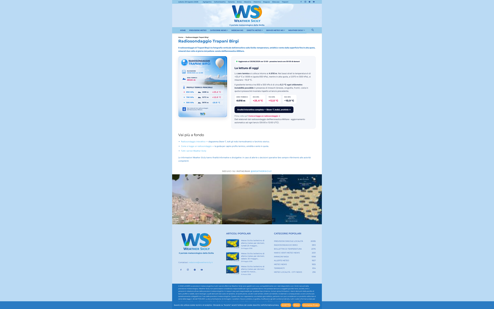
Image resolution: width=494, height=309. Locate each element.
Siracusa (275, 2)
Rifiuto (296, 305)
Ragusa (266, 2)
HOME (183, 30)
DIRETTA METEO (254, 30)
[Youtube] (314, 2)
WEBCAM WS (237, 30)
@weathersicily (261, 171)
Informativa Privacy (311, 305)
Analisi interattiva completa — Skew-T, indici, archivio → (264, 109)
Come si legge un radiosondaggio (196, 146)
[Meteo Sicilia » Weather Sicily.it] (247, 15)
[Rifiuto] (490, 305)
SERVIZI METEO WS (274, 30)
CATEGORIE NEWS (218, 30)
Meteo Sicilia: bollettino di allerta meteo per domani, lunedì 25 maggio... (252, 243)
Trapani (285, 2)
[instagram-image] (197, 199)
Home (180, 37)
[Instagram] (305, 2)
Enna (239, 2)
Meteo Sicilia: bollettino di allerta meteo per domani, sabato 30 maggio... (252, 256)
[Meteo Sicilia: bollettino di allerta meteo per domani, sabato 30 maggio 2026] (232, 256)
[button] (313, 30)
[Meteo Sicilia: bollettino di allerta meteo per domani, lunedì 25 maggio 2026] (232, 243)
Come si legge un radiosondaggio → (264, 116)
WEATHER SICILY (295, 30)
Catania (231, 2)
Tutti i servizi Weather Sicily (193, 151)
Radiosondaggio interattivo (193, 141)
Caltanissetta (220, 2)
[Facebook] (301, 2)
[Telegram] (309, 2)
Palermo (257, 2)
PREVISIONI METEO (197, 30)
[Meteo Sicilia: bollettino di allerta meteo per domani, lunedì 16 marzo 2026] (232, 269)
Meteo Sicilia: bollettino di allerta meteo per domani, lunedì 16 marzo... (252, 269)
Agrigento (207, 2)
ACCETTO (286, 305)
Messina (247, 2)
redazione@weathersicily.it (201, 262)
